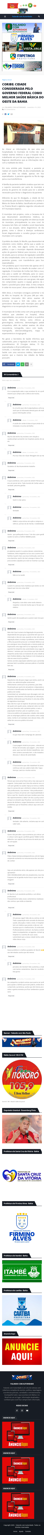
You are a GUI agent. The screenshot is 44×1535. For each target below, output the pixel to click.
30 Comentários (9, 109)
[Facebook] (5, 114)
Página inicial (7, 80)
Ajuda (21, 1531)
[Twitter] (8, 114)
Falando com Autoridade (22, 16)
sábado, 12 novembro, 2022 (30, 420)
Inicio (15, 1531)
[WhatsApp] (22, 364)
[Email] (11, 114)
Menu (5, 16)
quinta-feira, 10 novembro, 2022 (26, 388)
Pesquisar (39, 16)
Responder (11, 397)
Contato (28, 1531)
